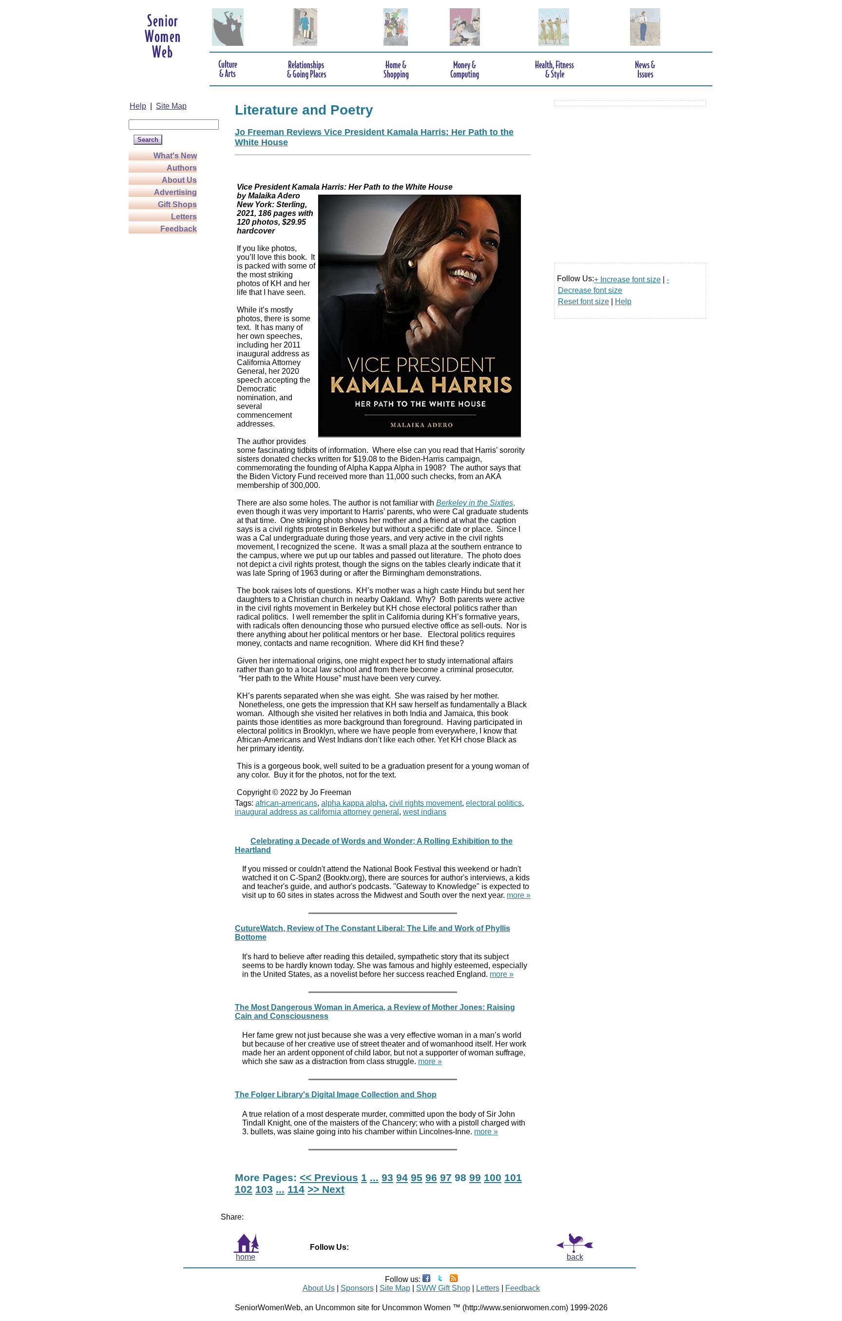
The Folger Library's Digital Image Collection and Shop (336, 1094)
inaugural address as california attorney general (317, 812)
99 (475, 1177)
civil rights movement (425, 803)
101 (513, 1177)
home (245, 1257)
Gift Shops (177, 204)
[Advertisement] (168, 381)
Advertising (175, 192)
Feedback (178, 229)
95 (416, 1177)
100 (492, 1177)
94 (402, 1177)
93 (387, 1177)
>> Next (325, 1189)
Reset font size (583, 301)
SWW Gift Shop (443, 1288)
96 (431, 1177)
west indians (424, 812)
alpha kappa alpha (353, 803)
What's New (175, 156)
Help (138, 106)
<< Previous (329, 1177)
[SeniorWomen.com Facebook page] (426, 1279)
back (575, 1257)
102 (243, 1189)
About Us (179, 180)
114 (296, 1189)
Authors (182, 168)
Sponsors (357, 1288)
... (374, 1177)
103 (264, 1189)
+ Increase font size (627, 279)
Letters (184, 217)
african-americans (286, 803)
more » (519, 895)
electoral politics (494, 803)
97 (446, 1177)
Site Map (171, 106)
